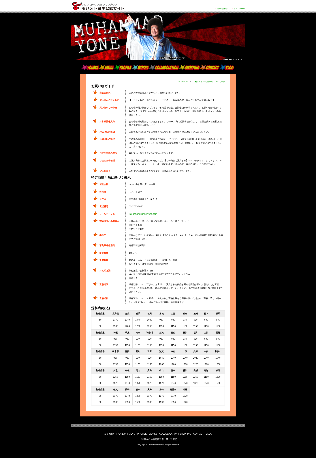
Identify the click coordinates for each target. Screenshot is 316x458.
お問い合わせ (222, 9)
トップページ (239, 9)
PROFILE (123, 67)
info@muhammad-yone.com (143, 214)
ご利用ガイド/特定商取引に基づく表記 (209, 82)
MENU (106, 67)
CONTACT (210, 67)
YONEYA (90, 67)
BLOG (227, 67)
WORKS (140, 67)
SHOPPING (189, 67)
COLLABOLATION (164, 67)
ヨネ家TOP (183, 82)
